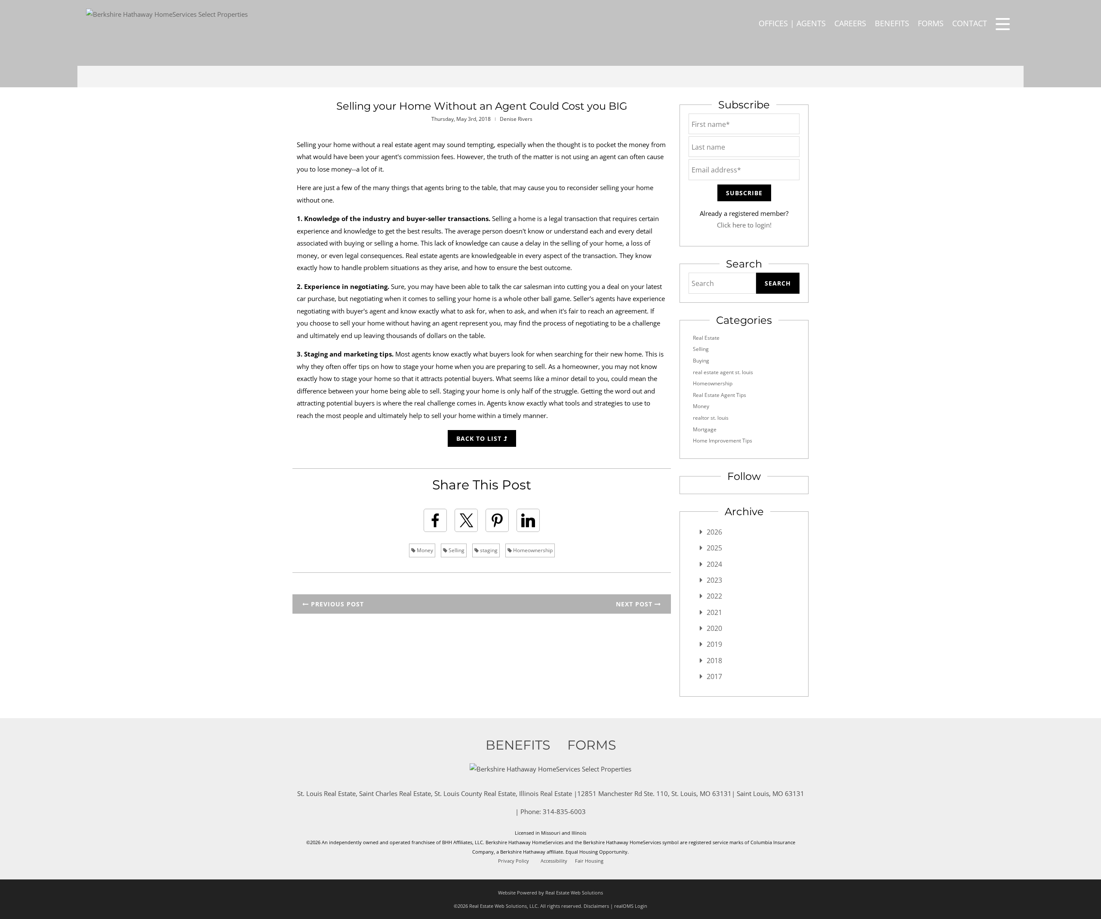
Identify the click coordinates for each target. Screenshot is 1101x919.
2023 (714, 580)
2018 (714, 660)
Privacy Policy (513, 861)
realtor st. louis (711, 417)
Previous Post (336, 604)
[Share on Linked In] (528, 520)
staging (488, 550)
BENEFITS (892, 23)
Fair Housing (589, 861)
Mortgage (705, 429)
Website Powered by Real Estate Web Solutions (550, 892)
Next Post (635, 604)
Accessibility (554, 861)
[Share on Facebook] (435, 520)
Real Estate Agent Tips (719, 395)
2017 (714, 676)
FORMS (931, 23)
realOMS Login (630, 906)
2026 (714, 532)
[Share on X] (466, 520)
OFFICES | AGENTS (792, 23)
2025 (714, 548)
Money (424, 550)
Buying (701, 360)
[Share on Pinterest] (497, 520)
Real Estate (706, 337)
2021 (714, 612)
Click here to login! (744, 225)
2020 (714, 628)
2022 (714, 596)
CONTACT (969, 23)
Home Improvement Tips (722, 440)
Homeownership (532, 550)
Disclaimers (596, 906)
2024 (714, 564)
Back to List (480, 438)
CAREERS (850, 23)
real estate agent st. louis (723, 372)
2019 (714, 644)
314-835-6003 (564, 811)
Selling (455, 550)
